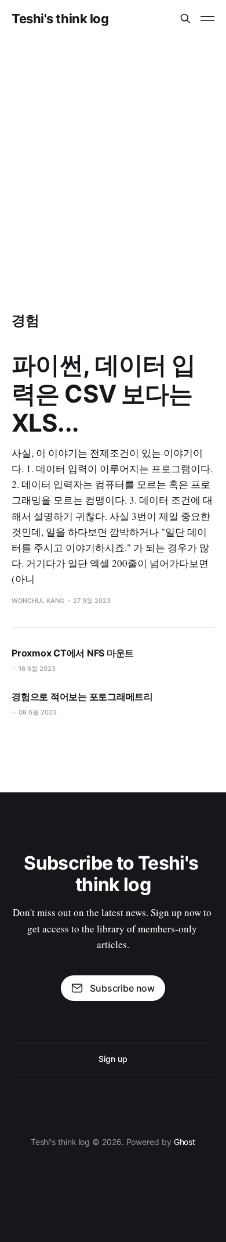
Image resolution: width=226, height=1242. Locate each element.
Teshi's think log (60, 18)
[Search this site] (185, 18)
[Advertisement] (113, 156)
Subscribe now (122, 988)
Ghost (185, 1142)
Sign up (113, 1059)
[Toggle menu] (207, 18)
